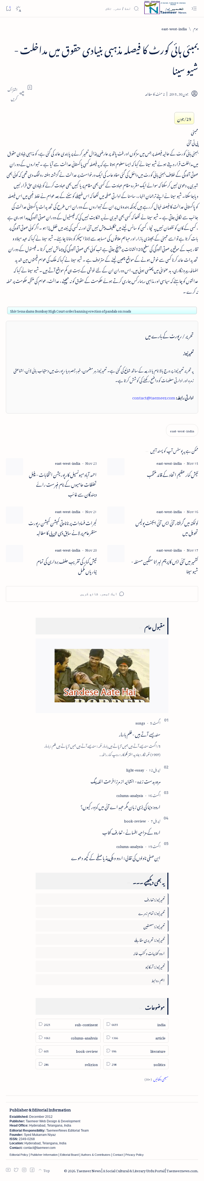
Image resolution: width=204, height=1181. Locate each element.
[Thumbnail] (116, 466)
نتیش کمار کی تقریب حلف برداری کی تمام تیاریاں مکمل (67, 565)
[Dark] (18, 8)
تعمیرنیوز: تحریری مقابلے (149, 939)
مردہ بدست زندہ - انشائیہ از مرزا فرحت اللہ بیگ (125, 780)
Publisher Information (44, 1154)
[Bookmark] (8, 8)
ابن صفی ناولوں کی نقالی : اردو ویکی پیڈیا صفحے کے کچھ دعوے (115, 857)
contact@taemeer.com (153, 397)
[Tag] (169, 462)
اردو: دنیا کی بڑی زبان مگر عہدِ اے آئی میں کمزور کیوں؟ (120, 806)
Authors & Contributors (95, 1154)
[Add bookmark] (29, 87)
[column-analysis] (129, 794)
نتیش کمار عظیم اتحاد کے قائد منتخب (172, 474)
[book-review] (135, 820)
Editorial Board (69, 1154)
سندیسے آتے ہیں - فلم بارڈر (139, 733)
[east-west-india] (182, 430)
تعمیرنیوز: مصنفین (154, 925)
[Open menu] (194, 8)
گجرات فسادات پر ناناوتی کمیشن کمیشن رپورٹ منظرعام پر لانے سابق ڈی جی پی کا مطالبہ (62, 527)
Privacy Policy (134, 1154)
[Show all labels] (156, 1078)
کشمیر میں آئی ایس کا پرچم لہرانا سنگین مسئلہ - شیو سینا (164, 565)
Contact (118, 1154)
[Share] (15, 93)
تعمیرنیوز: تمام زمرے (151, 912)
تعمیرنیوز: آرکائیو (155, 966)
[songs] (140, 722)
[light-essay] (135, 769)
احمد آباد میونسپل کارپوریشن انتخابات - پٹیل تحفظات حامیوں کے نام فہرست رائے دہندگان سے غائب (63, 483)
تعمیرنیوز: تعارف (154, 898)
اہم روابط (158, 979)
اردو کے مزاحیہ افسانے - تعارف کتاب (131, 831)
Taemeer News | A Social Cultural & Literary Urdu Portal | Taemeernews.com (136, 1170)
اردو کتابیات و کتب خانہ (149, 952)
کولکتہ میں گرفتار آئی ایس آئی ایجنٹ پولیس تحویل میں (166, 527)
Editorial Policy (19, 1154)
